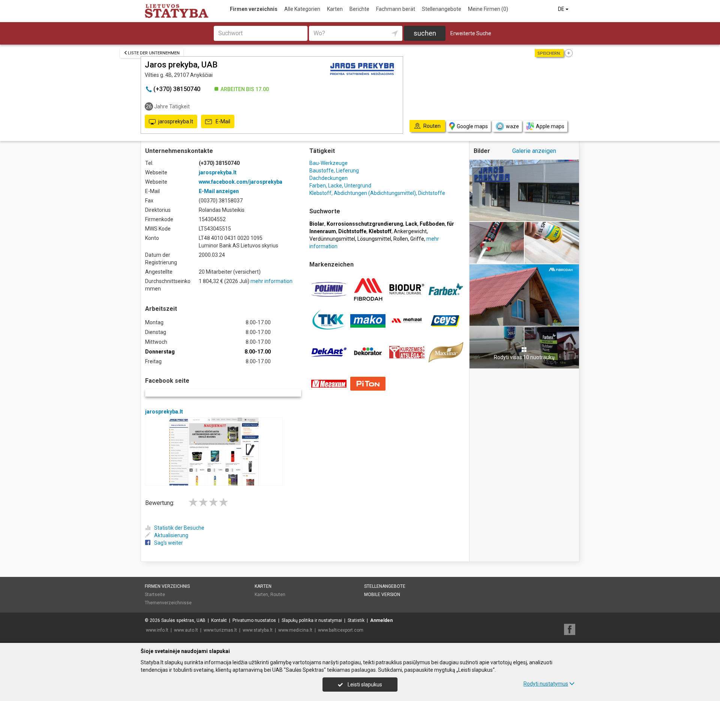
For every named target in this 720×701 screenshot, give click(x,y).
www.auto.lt (186, 630)
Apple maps (550, 126)
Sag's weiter (168, 543)
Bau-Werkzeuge (328, 163)
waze (512, 126)
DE (562, 9)
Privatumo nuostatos (254, 620)
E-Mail (222, 121)
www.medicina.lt (295, 630)
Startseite (155, 594)
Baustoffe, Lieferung (334, 171)
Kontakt (219, 620)
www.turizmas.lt (220, 630)
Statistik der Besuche (179, 528)
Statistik (356, 620)
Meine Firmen (488, 9)
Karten (335, 9)
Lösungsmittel (374, 239)
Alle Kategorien (302, 9)
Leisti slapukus (364, 685)
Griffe (417, 239)
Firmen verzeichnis (254, 9)
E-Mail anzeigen (219, 191)
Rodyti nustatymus (546, 684)
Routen (277, 594)
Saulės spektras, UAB (183, 620)
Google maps (472, 126)
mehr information (271, 281)
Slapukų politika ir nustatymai (312, 620)
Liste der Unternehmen (154, 53)
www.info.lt (157, 630)
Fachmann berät (395, 9)
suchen (425, 33)
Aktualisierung (171, 535)
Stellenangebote (441, 9)
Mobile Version (382, 594)
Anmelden (381, 620)
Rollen (400, 239)
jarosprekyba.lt (175, 121)
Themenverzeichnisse (168, 602)
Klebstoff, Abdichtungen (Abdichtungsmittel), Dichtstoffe (377, 193)
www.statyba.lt (258, 630)
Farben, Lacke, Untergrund (340, 186)
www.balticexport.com (340, 630)
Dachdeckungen (328, 178)
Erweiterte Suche (470, 33)
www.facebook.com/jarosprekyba (240, 182)
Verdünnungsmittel (332, 239)
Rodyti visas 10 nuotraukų (524, 357)
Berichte (359, 9)
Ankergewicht (410, 231)
